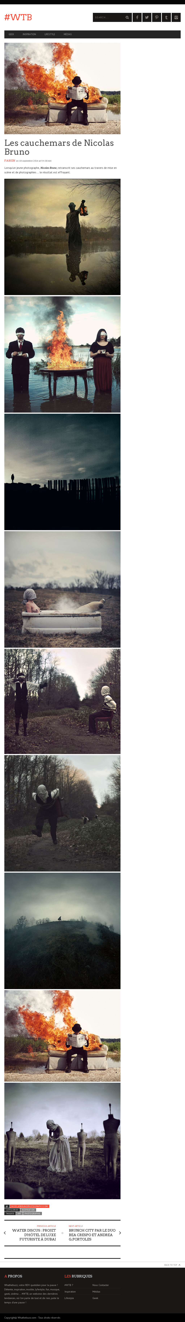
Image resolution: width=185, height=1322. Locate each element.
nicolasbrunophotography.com (29, 1206)
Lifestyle (50, 34)
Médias (68, 34)
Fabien (9, 160)
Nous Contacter (100, 1285)
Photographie (32, 1213)
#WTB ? (68, 1285)
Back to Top (170, 1264)
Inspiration (29, 34)
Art (19, 1213)
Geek (11, 34)
